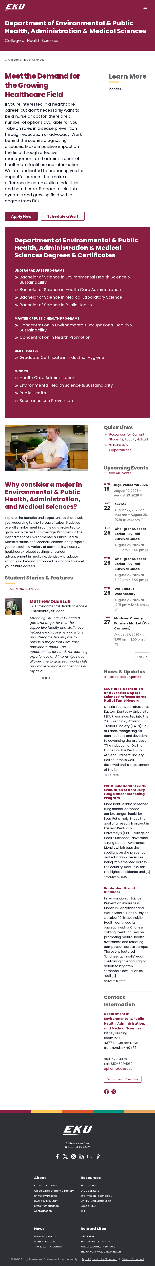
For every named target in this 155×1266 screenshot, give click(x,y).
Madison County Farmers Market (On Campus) (131, 623)
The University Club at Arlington (101, 1251)
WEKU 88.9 (87, 1236)
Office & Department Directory (54, 1190)
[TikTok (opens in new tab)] (97, 1156)
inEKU (84, 1211)
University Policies (45, 1195)
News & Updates (45, 1236)
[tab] (43, 678)
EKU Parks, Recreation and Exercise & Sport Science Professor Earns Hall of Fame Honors (125, 694)
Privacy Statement (133, 1259)
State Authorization (46, 1206)
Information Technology (96, 1195)
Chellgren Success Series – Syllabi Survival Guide (130, 534)
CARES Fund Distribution (96, 1201)
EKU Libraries (89, 1185)
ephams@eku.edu (118, 1068)
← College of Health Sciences (24, 59)
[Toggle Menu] (145, 7)
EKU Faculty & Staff (46, 1201)
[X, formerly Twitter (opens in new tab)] (65, 1156)
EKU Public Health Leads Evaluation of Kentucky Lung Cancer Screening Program (125, 792)
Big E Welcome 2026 (131, 485)
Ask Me (120, 504)
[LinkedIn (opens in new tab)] (81, 1156)
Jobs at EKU (88, 1206)
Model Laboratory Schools (98, 1246)
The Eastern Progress (48, 1246)
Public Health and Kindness (119, 890)
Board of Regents (45, 1185)
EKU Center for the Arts (95, 1241)
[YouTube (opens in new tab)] (89, 1156)
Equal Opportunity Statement (99, 1259)
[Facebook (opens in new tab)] (57, 1156)
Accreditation (43, 1211)
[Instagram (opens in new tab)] (73, 1156)
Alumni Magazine (45, 1241)
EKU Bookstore (90, 1190)
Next (140, 657)
